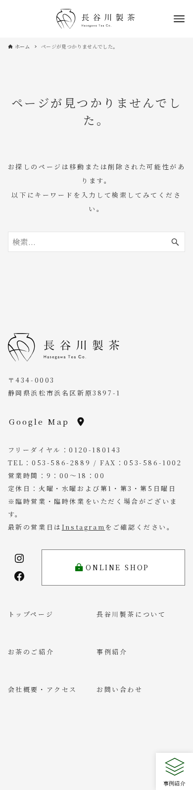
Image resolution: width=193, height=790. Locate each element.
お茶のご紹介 (31, 651)
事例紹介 (111, 651)
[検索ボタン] (175, 242)
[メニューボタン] (179, 19)
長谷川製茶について (131, 614)
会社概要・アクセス (42, 689)
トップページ (31, 614)
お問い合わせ (119, 689)
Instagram (83, 527)
